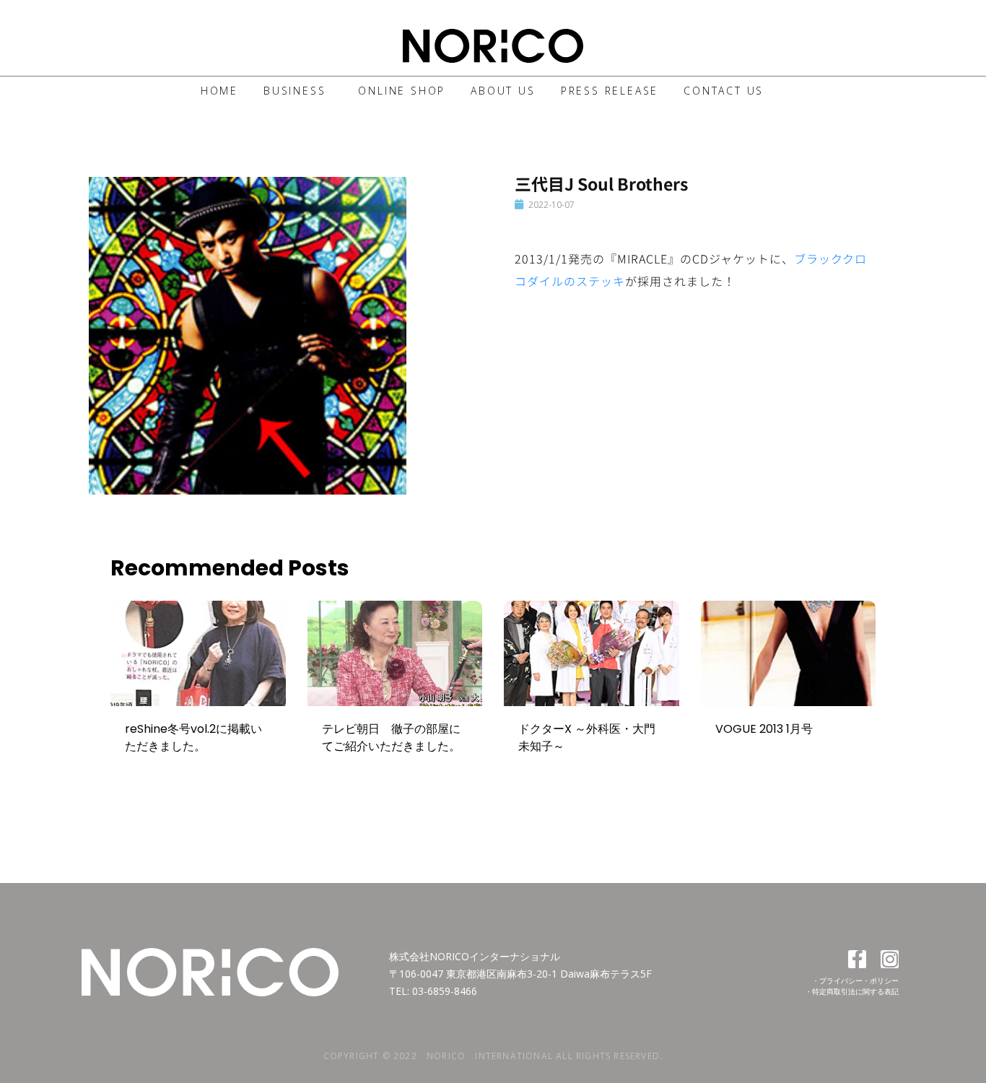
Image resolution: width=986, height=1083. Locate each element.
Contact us (724, 90)
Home (219, 90)
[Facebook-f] (857, 959)
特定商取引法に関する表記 (855, 991)
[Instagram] (890, 959)
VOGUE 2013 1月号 (764, 729)
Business (294, 90)
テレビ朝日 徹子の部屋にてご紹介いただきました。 (391, 737)
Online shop (401, 90)
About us (503, 90)
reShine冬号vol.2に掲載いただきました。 (193, 737)
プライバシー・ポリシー (859, 980)
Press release (609, 90)
